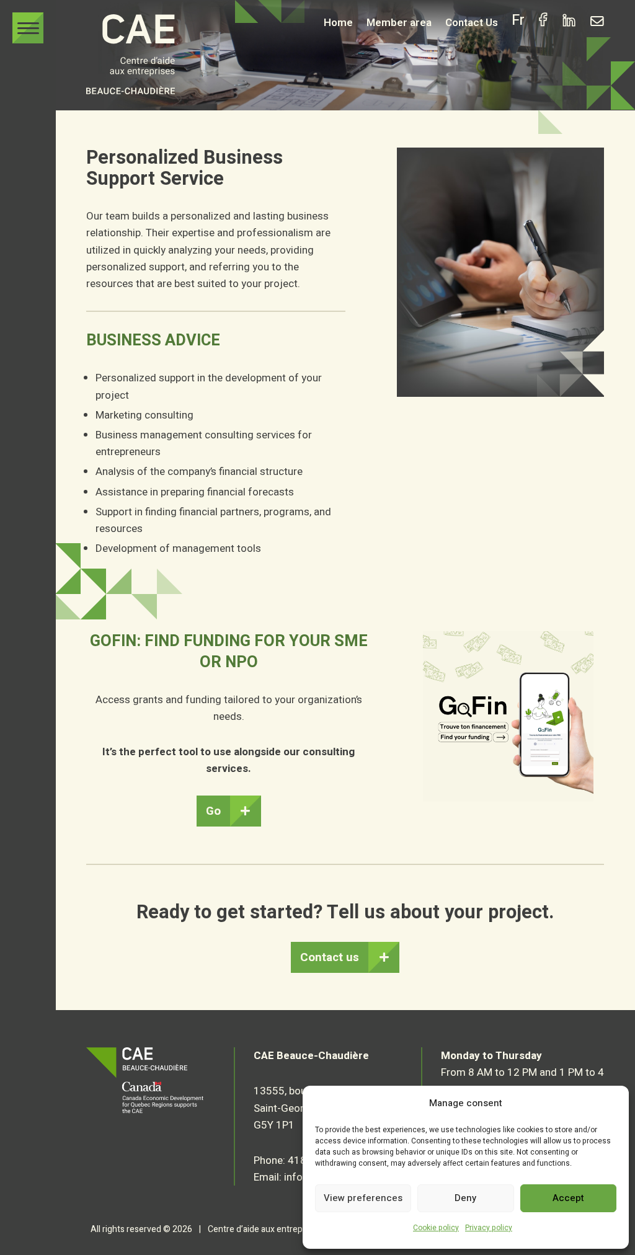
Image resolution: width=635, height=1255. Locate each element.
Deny (465, 1198)
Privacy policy (488, 1227)
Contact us (329, 957)
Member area (399, 22)
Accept (568, 1198)
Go (213, 811)
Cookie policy (436, 1227)
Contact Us (471, 22)
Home (338, 22)
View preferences (363, 1198)
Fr (518, 22)
